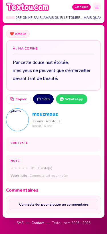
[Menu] (96, 7)
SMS (46, 99)
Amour (18, 34)
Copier (21, 99)
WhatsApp (74, 99)
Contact (37, 223)
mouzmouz (45, 114)
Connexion (81, 7)
